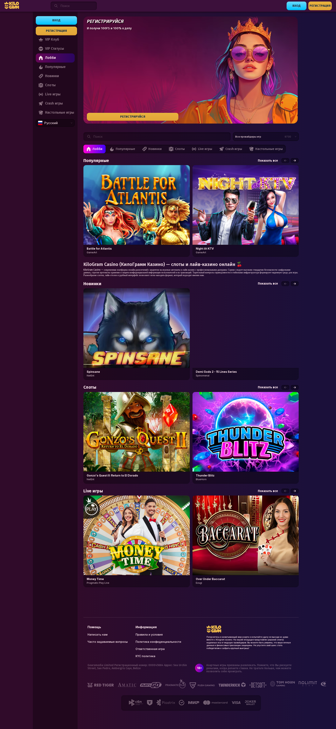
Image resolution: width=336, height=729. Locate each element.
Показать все (268, 160)
